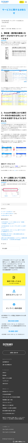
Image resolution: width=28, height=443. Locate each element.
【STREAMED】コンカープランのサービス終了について (13, 226)
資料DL (21, 2)
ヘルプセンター (6, 380)
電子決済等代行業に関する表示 (9, 410)
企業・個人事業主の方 (7, 364)
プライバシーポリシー (7, 402)
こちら (15, 170)
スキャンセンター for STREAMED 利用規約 (11, 397)
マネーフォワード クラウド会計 (9, 432)
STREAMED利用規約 (7, 394)
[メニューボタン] (26, 2)
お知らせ (4, 372)
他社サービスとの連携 (7, 378)
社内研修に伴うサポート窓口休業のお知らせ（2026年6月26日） (12, 234)
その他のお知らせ (7, 215)
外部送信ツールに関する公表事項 (9, 408)
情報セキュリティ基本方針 (8, 405)
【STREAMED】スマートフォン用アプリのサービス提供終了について (13, 230)
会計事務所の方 (6, 362)
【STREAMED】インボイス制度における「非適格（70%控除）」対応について (12, 222)
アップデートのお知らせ (8, 211)
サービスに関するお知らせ (9, 213)
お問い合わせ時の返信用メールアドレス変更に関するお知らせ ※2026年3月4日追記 (14, 238)
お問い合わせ (14, 353)
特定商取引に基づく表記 (8, 399)
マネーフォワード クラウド (8, 429)
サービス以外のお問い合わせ (8, 413)
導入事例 (4, 375)
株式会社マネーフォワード (8, 391)
